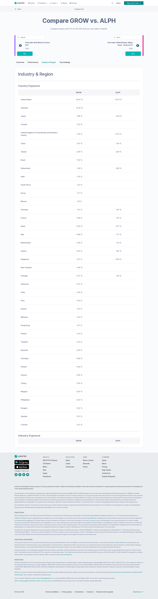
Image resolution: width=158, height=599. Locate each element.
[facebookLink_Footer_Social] (16, 474)
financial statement (66, 554)
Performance (33, 62)
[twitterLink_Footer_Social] (24, 474)
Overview (20, 62)
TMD (121, 542)
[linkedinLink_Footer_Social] (28, 474)
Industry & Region (49, 62)
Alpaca (101, 518)
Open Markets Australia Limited (100, 515)
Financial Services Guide (32, 507)
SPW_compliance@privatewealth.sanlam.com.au (30, 581)
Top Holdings (64, 62)
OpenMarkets (91, 518)
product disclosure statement (121, 572)
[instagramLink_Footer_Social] (20, 474)
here (94, 534)
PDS (96, 542)
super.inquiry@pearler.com (45, 578)
